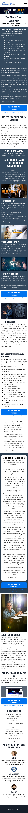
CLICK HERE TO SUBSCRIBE (14, 108)
